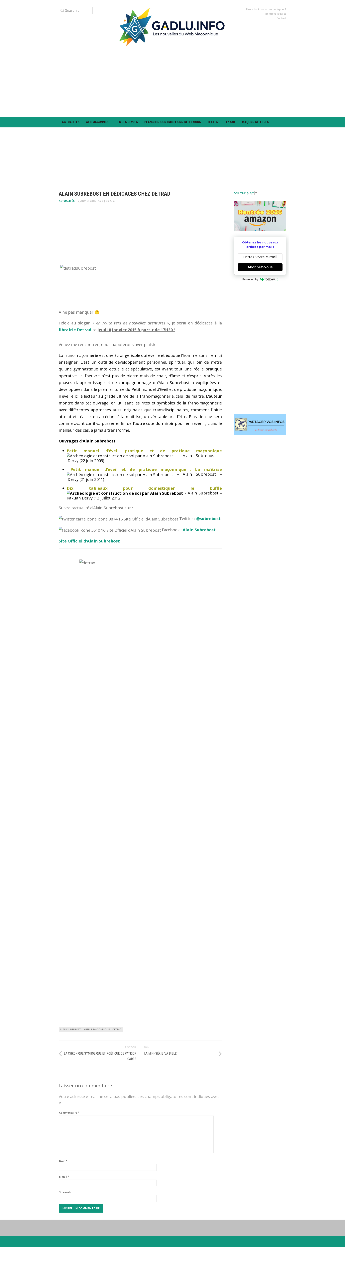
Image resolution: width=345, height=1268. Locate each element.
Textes (212, 122)
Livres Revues (127, 122)
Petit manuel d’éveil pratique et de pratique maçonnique (144, 450)
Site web (65, 1192)
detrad (117, 1029)
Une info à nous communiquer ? (266, 9)
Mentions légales (275, 13)
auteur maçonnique (96, 1029)
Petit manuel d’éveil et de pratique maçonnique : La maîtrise (146, 469)
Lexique (230, 122)
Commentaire (69, 1112)
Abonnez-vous (260, 267)
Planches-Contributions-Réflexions (172, 122)
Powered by (250, 279)
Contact (281, 18)
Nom (63, 1161)
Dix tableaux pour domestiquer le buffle (144, 488)
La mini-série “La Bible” (160, 1053)
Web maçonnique (98, 122)
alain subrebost (70, 1029)
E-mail (64, 1176)
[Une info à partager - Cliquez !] (260, 424)
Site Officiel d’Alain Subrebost (89, 541)
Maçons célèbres (255, 122)
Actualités (70, 122)
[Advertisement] (172, 81)
